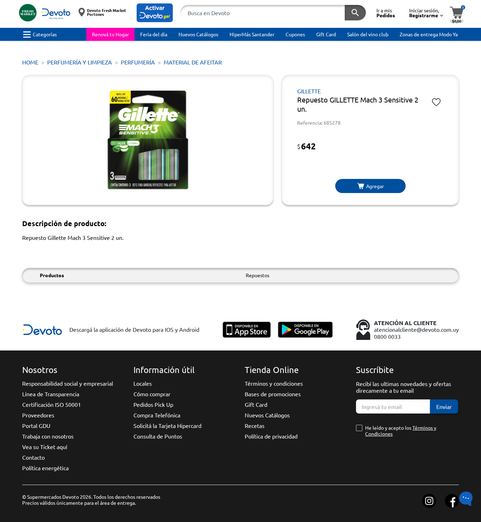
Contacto (33, 457)
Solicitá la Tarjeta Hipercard (167, 425)
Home (30, 62)
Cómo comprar (151, 394)
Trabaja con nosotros (48, 436)
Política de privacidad (271, 436)
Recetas (254, 425)
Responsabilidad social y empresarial (67, 383)
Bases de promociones (273, 394)
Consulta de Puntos (157, 436)
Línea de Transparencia (50, 394)
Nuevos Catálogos (267, 415)
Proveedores (38, 415)
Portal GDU (36, 425)
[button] (154, 13)
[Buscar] (355, 12)
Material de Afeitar (193, 62)
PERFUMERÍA (138, 62)
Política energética (45, 468)
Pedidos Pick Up (153, 404)
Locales (142, 383)
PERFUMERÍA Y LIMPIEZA (79, 62)
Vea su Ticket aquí (44, 446)
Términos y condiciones (274, 383)
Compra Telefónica (156, 415)
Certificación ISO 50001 (51, 404)
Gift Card (256, 404)
